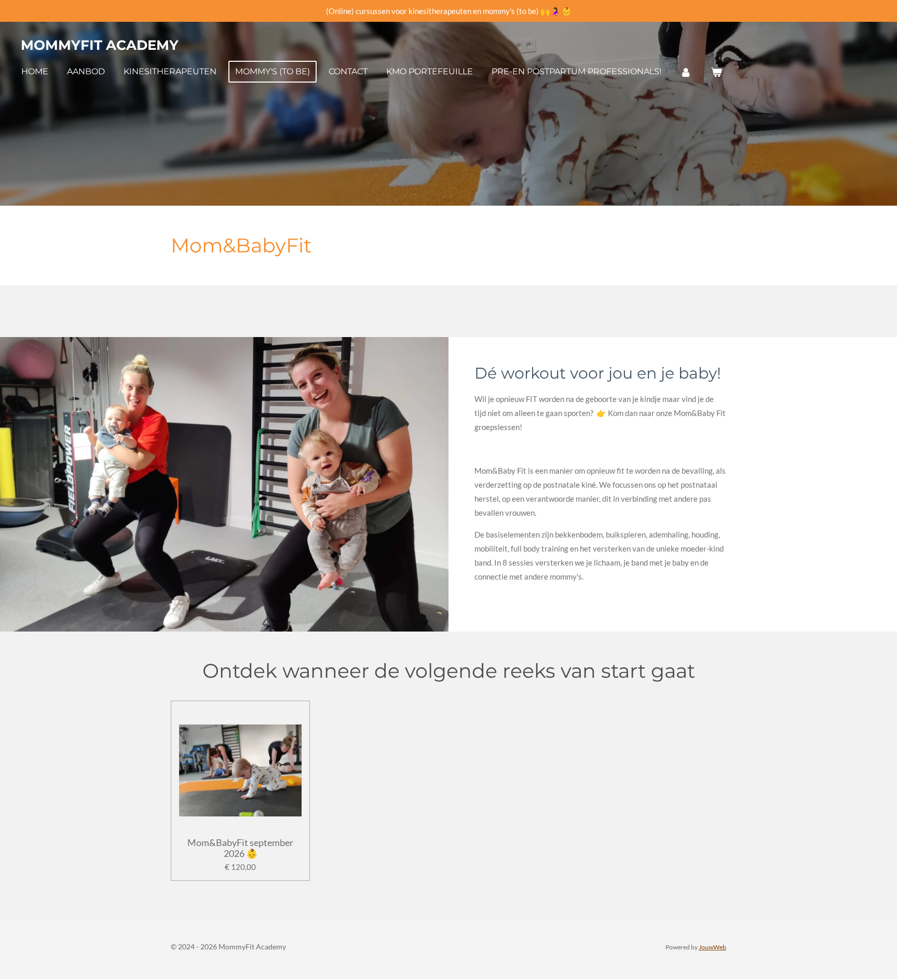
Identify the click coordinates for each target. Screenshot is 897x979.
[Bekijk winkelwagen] (715, 72)
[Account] (685, 72)
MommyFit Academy (100, 45)
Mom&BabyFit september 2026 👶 (240, 848)
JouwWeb (712, 946)
